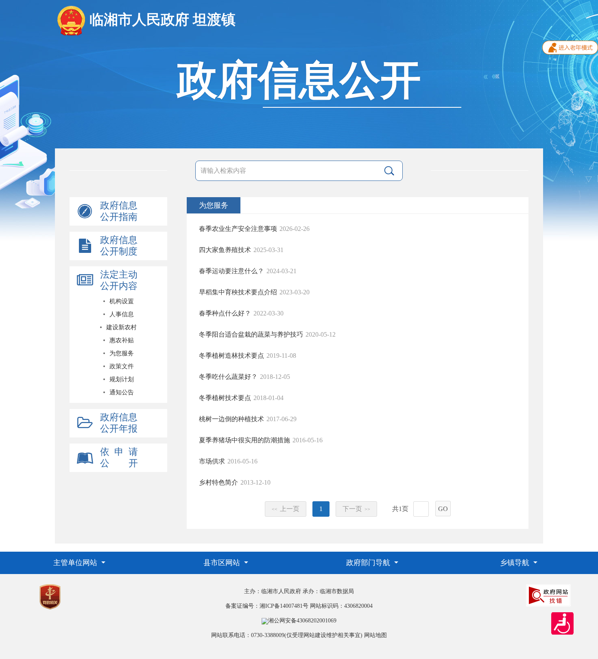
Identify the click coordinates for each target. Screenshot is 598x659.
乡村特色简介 (218, 482)
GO (443, 508)
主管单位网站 (76, 563)
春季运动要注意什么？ (231, 271)
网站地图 (375, 635)
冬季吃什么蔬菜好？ (228, 376)
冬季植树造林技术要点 (231, 355)
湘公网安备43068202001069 (302, 621)
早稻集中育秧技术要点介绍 (238, 292)
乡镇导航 (515, 563)
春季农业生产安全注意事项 (238, 228)
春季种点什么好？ (225, 313)
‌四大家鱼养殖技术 (225, 249)
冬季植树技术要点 (225, 397)
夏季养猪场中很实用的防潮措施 (244, 440)
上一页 (285, 508)
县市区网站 (222, 563)
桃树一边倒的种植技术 (231, 418)
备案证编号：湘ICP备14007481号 (266, 606)
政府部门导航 (369, 563)
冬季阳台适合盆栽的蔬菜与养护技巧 (251, 334)
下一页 (356, 508)
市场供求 (212, 461)
